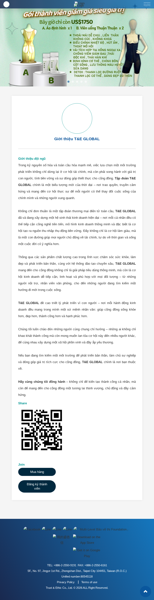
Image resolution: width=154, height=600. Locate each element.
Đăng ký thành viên (37, 486)
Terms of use (89, 582)
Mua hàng (37, 472)
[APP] (61, 540)
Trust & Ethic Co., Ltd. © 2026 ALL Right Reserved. (77, 587)
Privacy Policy (66, 582)
